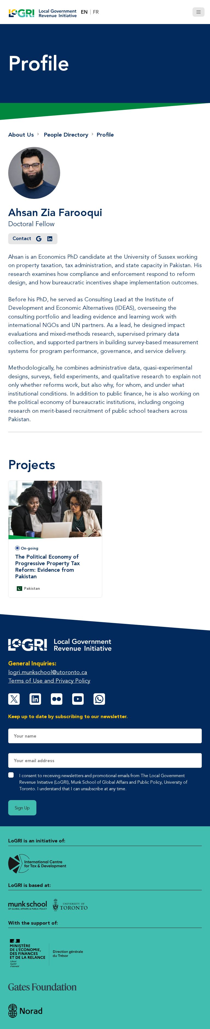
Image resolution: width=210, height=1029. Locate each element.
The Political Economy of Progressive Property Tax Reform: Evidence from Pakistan (47, 566)
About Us (21, 134)
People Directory (66, 134)
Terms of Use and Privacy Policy (49, 680)
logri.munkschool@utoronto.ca (47, 672)
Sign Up (22, 808)
